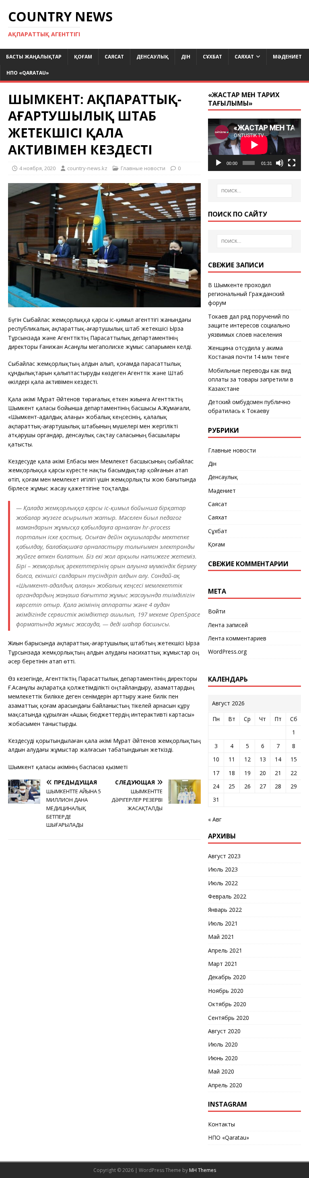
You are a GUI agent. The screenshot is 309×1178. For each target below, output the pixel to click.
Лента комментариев (237, 638)
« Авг (215, 819)
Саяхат (244, 56)
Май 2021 (221, 936)
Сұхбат (212, 56)
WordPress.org (227, 651)
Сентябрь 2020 (228, 1018)
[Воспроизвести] (218, 163)
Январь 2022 (225, 909)
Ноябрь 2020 (225, 991)
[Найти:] (254, 191)
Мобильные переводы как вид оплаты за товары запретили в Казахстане (250, 379)
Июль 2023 (223, 869)
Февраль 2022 (227, 896)
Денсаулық (152, 56)
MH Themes (202, 1170)
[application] (254, 145)
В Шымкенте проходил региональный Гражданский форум (246, 294)
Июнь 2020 (223, 1058)
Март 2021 (222, 963)
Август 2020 (224, 1031)
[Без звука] (280, 163)
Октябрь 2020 (227, 1004)
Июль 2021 (223, 923)
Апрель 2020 (225, 1085)
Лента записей (228, 625)
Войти (216, 611)
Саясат (114, 56)
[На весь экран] (292, 163)
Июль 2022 (223, 883)
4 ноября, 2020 (37, 168)
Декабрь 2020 (227, 977)
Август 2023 (224, 856)
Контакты (221, 1124)
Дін (185, 56)
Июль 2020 (223, 1044)
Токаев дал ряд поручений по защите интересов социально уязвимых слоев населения (249, 325)
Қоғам (83, 56)
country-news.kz (87, 168)
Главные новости (143, 168)
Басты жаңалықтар (34, 56)
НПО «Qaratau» (27, 72)
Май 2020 (221, 1071)
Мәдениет (287, 56)
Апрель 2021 (225, 950)
